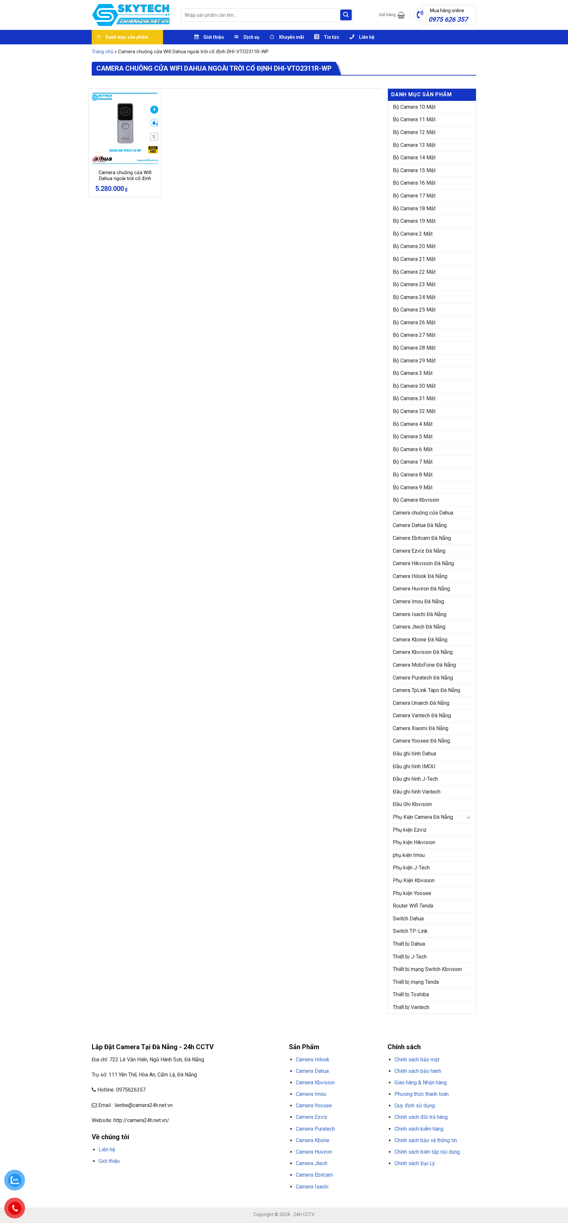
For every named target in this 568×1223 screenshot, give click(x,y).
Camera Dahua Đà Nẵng (420, 525)
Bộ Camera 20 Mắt (414, 246)
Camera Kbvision (315, 1082)
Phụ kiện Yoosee (412, 893)
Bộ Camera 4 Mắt (413, 424)
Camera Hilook (312, 1059)
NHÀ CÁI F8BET (156, 1176)
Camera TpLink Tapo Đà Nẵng (426, 690)
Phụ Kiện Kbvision (414, 880)
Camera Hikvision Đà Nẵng (423, 563)
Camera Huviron (314, 1152)
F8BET (97, 1176)
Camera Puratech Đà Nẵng (423, 678)
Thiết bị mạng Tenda (416, 982)
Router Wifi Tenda (413, 906)
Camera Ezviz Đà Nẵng (419, 551)
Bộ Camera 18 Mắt (414, 208)
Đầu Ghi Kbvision (412, 804)
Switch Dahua (408, 918)
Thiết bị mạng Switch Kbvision (427, 969)
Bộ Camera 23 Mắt (414, 284)
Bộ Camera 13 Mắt (414, 145)
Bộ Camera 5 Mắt (413, 436)
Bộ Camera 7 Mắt (413, 462)
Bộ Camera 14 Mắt (414, 157)
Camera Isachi (312, 1187)
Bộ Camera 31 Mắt (414, 398)
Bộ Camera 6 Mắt (413, 449)
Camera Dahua (312, 1071)
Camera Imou (311, 1094)
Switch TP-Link (410, 931)
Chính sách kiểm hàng (418, 1129)
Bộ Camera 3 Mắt (413, 373)
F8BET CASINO (185, 1176)
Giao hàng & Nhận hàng (420, 1082)
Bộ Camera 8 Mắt (413, 475)
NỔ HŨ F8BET (255, 1176)
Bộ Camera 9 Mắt (413, 487)
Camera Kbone (312, 1140)
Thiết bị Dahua (409, 944)
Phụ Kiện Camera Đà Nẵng (423, 817)
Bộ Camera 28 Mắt (414, 348)
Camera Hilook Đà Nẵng (420, 576)
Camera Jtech (311, 1163)
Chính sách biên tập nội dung (427, 1152)
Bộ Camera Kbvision (416, 500)
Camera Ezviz (311, 1117)
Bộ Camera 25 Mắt (414, 310)
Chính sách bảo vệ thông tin (425, 1140)
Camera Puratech (315, 1129)
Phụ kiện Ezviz (410, 830)
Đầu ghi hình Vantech (416, 792)
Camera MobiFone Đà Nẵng (424, 665)
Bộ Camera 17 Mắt (414, 196)
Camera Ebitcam (314, 1175)
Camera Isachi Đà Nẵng (419, 614)
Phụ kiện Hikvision (414, 842)
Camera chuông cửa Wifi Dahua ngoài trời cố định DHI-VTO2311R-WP (125, 179)
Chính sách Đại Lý (414, 1163)
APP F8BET (231, 1176)
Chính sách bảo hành (417, 1071)
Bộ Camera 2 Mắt (413, 234)
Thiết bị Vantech (411, 1007)
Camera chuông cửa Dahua (423, 513)
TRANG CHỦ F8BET (123, 1176)
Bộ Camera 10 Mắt (414, 107)
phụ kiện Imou (409, 855)
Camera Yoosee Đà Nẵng (421, 741)
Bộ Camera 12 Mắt (414, 132)
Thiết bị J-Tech (410, 957)
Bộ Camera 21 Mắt (414, 259)
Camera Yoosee (314, 1105)
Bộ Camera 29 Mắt (414, 361)
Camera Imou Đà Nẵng (418, 601)
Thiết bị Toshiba (411, 994)
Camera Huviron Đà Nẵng (421, 589)
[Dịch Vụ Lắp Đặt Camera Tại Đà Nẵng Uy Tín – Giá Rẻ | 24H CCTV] (131, 15)
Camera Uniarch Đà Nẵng (421, 703)
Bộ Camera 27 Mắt (414, 335)
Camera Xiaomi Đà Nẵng (420, 728)
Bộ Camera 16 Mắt (414, 183)
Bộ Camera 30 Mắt (414, 386)
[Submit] (345, 15)
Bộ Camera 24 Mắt (414, 297)
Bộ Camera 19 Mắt (414, 221)
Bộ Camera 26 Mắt (414, 322)
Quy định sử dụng (414, 1105)
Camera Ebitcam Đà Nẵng (422, 538)
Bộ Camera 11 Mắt (414, 119)
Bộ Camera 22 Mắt (414, 272)
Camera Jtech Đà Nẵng (419, 627)
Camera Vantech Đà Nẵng (422, 715)
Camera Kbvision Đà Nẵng (423, 652)
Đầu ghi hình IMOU (414, 766)
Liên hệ (107, 1149)
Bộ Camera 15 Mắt (414, 170)
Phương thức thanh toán (421, 1094)
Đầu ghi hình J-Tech (415, 779)
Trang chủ (102, 52)
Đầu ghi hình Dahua (414, 753)
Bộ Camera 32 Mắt (414, 411)
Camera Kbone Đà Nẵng (420, 639)
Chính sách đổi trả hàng (421, 1117)
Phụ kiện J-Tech (411, 868)
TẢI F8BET (210, 1176)
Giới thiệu (109, 1161)
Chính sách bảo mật (416, 1059)
